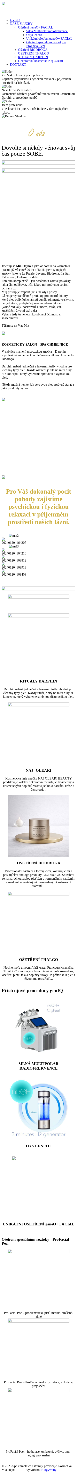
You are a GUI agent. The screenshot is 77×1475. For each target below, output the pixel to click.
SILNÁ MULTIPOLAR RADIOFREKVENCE (38, 1066)
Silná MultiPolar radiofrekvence (47, 31)
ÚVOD (15, 20)
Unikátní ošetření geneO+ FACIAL (49, 38)
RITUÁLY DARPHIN (33, 57)
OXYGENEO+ (38, 1146)
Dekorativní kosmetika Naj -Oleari (40, 61)
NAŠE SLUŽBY (21, 23)
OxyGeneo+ (34, 35)
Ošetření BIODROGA (33, 49)
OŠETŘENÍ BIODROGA (38, 863)
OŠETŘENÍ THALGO (33, 53)
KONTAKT (18, 64)
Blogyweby (49, 1469)
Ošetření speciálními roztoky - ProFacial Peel (35, 1241)
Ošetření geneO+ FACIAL (35, 27)
